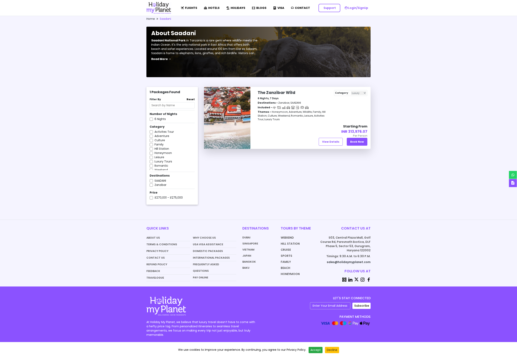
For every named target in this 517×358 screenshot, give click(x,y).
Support (329, 8)
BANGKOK (249, 262)
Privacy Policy (157, 251)
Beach (285, 268)
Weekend (287, 238)
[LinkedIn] (350, 279)
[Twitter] (356, 279)
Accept (315, 350)
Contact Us (155, 258)
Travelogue (155, 278)
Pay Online (200, 277)
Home (150, 19)
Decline (332, 350)
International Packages (211, 258)
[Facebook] (369, 279)
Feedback (153, 271)
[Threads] (344, 279)
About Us (153, 238)
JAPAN (246, 256)
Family (286, 262)
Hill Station (290, 244)
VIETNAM (248, 250)
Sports (286, 256)
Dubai (246, 237)
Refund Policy (156, 264)
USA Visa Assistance (208, 244)
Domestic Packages (208, 251)
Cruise (286, 250)
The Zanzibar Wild (276, 92)
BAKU (245, 268)
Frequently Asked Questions (206, 267)
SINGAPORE (250, 243)
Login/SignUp (358, 8)
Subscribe (361, 306)
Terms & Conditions (161, 244)
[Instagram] (362, 279)
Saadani (165, 19)
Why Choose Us (204, 238)
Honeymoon (290, 274)
